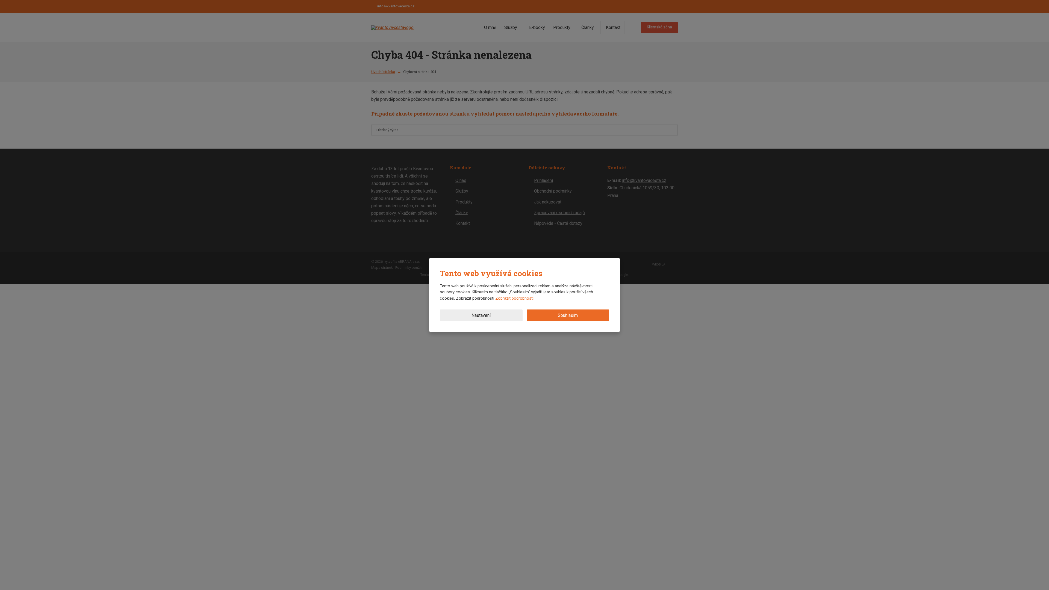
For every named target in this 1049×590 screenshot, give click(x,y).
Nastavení (481, 315)
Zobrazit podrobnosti (514, 298)
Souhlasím (568, 315)
